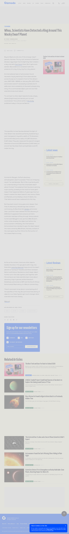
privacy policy (50, 529)
